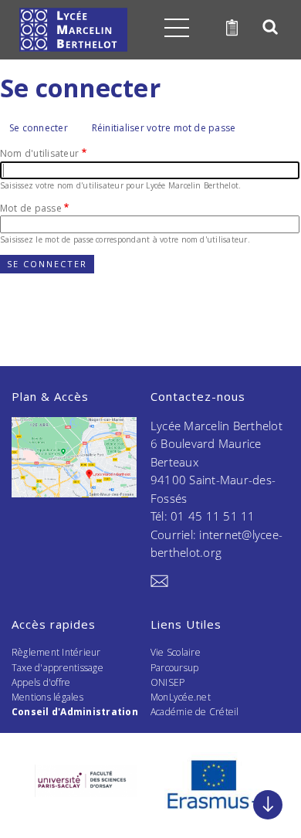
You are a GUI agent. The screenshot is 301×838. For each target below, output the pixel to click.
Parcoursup (174, 667)
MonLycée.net (180, 697)
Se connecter (43, 129)
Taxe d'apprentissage (57, 667)
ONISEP (167, 682)
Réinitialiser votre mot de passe (164, 127)
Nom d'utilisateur (39, 153)
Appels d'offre (41, 682)
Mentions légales (47, 697)
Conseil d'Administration (75, 711)
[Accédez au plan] (74, 457)
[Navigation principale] (176, 28)
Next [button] (271, 776)
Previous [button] (30, 776)
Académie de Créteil (194, 711)
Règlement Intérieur (56, 652)
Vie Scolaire (175, 652)
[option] (85, 780)
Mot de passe (31, 208)
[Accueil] (73, 29)
